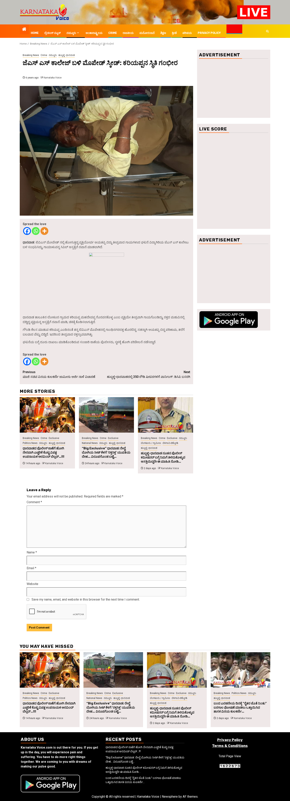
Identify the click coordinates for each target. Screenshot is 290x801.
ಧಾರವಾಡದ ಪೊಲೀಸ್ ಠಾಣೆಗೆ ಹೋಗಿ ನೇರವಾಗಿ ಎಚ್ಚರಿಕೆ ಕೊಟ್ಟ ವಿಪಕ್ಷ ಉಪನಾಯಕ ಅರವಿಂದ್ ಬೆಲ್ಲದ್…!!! (43, 452)
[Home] (24, 29)
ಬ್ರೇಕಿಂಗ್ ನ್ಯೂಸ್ (52, 33)
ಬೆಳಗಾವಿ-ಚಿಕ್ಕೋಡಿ (170, 443)
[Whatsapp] (36, 231)
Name (32, 552)
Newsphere (170, 796)
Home (35, 33)
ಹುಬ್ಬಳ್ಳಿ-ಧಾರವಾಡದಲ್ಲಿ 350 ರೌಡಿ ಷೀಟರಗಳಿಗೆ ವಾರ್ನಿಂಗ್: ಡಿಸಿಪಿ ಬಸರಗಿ (148, 374)
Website (32, 584)
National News (90, 443)
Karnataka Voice (53, 77)
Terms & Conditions (230, 746)
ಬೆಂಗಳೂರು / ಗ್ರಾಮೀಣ (151, 443)
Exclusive (54, 438)
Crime (112, 33)
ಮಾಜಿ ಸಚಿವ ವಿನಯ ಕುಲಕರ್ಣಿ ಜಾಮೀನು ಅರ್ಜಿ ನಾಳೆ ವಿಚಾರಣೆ (59, 374)
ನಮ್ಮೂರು (71, 33)
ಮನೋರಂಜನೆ (147, 33)
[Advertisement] (233, 88)
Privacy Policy (209, 33)
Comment (34, 502)
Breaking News (31, 55)
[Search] (267, 31)
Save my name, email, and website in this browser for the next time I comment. (86, 599)
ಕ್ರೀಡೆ (174, 33)
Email (31, 568)
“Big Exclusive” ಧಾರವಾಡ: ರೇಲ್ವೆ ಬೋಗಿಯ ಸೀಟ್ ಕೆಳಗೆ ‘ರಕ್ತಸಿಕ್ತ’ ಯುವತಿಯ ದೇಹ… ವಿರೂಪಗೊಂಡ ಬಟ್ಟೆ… (106, 452)
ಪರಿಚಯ (187, 33)
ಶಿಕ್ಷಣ (163, 33)
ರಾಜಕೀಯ (128, 33)
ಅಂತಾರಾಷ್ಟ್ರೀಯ (94, 33)
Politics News (30, 443)
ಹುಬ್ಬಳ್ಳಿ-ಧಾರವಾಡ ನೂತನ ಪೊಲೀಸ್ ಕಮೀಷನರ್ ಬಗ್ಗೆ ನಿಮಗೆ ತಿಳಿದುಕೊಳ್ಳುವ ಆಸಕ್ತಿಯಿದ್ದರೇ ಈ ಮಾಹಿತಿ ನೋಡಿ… (163, 457)
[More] (44, 231)
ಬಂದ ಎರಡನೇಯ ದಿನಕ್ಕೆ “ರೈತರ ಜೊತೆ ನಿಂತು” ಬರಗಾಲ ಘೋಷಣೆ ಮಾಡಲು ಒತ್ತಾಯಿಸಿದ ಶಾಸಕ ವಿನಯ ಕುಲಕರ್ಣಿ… (240, 707)
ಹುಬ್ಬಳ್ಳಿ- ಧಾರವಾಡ (66, 55)
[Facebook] (27, 231)
